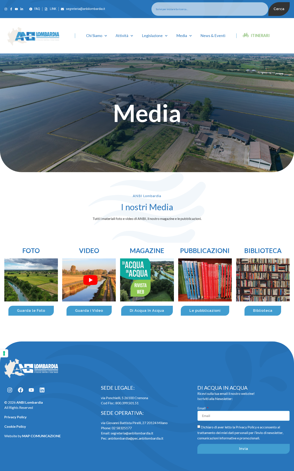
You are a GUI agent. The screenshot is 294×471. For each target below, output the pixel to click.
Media (181, 35)
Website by (32, 436)
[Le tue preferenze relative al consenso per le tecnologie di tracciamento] (4, 353)
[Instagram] (9, 390)
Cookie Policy (15, 426)
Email (201, 408)
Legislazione (152, 35)
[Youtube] (31, 390)
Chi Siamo (94, 35)
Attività (122, 35)
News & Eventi (212, 35)
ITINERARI (260, 35)
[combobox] (209, 9)
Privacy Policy (15, 417)
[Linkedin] (42, 390)
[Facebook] (20, 390)
